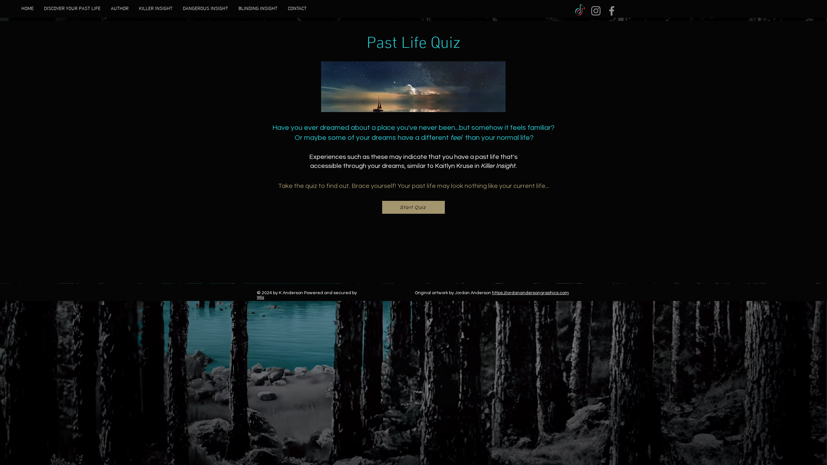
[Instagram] (596, 11)
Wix (260, 297)
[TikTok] (580, 11)
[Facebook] (611, 11)
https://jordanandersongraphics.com (530, 293)
